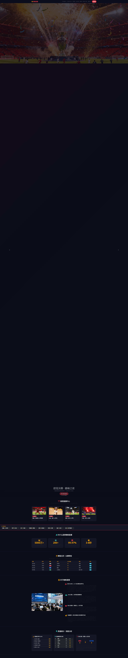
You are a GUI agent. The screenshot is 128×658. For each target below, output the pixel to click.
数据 (78, 1)
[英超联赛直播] (62, 495)
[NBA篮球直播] (64, 495)
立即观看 (65, 493)
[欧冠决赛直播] (66, 495)
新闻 (81, 1)
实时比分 (70, 1)
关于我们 (85, 1)
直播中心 (65, 1)
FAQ (90, 1)
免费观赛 (94, 1)
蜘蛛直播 (35, 1)
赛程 (74, 1)
